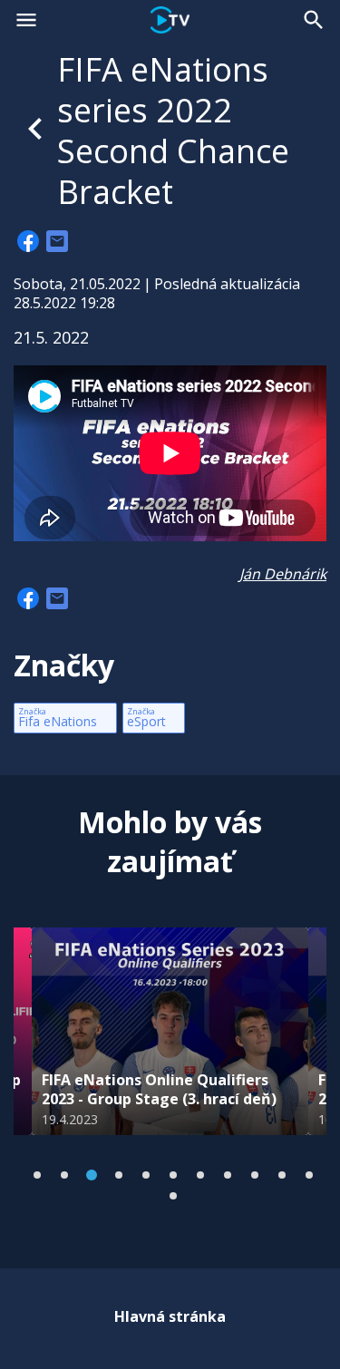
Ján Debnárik (282, 574)
